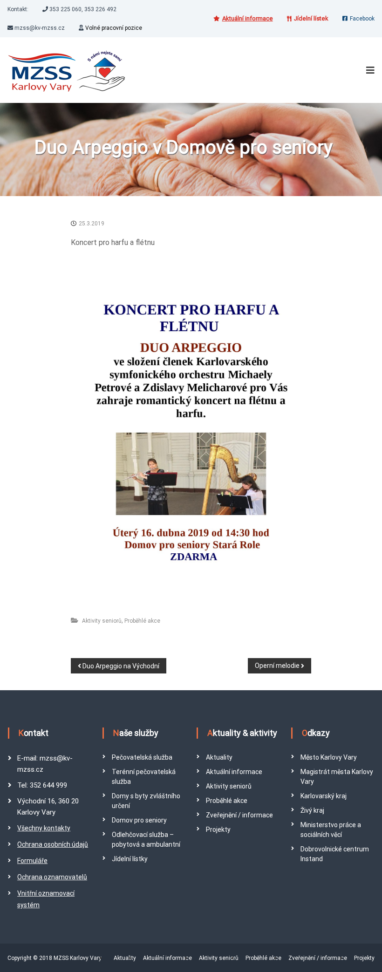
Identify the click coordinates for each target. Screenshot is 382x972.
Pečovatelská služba (142, 757)
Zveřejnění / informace (239, 815)
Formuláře (32, 860)
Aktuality (219, 757)
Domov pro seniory (139, 820)
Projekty (218, 829)
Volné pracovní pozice (113, 28)
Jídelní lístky (130, 859)
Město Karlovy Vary (328, 757)
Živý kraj (312, 810)
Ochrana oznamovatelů (52, 877)
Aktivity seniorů (102, 621)
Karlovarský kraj (323, 796)
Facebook (362, 18)
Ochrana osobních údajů (52, 844)
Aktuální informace (234, 771)
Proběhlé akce (142, 621)
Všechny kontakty (43, 828)
